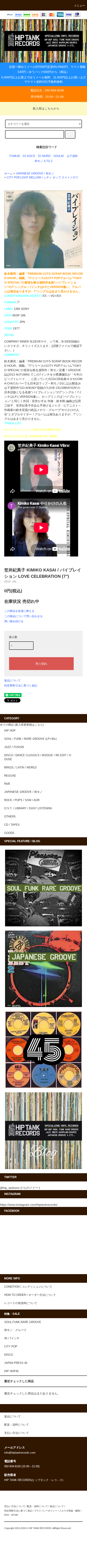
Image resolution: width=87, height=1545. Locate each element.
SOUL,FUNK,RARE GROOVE (22, 1322)
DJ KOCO (29, 156)
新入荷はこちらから (46, 108)
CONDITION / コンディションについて (28, 1286)
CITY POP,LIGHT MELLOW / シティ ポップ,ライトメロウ (42, 177)
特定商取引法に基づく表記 (20, 685)
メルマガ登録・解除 (69, 1510)
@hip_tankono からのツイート (20, 1187)
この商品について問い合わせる (23, 616)
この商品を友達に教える (19, 611)
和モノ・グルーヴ (15, 1330)
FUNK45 (15, 156)
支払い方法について (14, 1506)
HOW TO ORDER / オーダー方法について (30, 1295)
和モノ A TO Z (44, 161)
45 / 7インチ (11, 1338)
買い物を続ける (13, 621)
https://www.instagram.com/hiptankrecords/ (28, 1204)
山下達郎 (72, 156)
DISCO (8, 1354)
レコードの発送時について (20, 1303)
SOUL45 (58, 156)
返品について (12, 680)
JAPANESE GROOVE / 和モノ (35, 173)
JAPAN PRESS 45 (15, 1363)
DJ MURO (44, 156)
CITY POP (10, 1346)
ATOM (14, 1515)
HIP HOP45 (11, 1371)
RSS (6, 1515)
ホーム (8, 173)
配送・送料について (37, 1506)
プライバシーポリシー (45, 1510)
